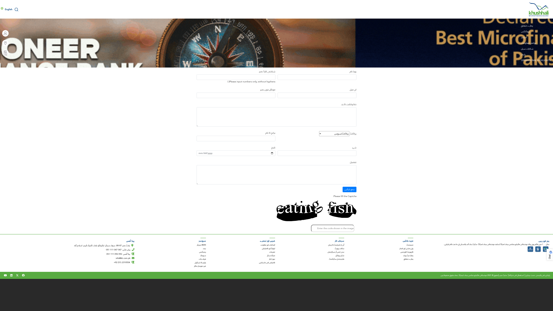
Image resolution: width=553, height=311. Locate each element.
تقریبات (272, 252)
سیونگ (203, 255)
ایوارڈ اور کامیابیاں (268, 248)
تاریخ (273, 147)
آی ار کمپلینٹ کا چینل (336, 244)
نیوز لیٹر (272, 259)
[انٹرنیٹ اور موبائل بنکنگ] (4, 33)
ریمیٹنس (202, 252)
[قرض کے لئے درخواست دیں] (4, 53)
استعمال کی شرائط (516, 275)
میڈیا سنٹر (271, 255)
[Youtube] (5, 275)
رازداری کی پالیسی (543, 275)
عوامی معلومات (528, 43)
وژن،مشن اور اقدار (406, 248)
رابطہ (523, 54)
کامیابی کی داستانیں (267, 262)
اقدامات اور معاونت (268, 244)
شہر (354, 147)
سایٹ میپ (503, 275)
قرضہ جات (202, 259)
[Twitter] (17, 275)
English (8, 9)
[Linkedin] (11, 275)
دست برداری (530, 275)
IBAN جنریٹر (201, 244)
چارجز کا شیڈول (200, 262)
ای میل (353, 89)
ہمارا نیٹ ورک (408, 255)
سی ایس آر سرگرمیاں (336, 252)
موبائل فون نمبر (267, 89)
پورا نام (353, 71)
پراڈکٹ (353, 133)
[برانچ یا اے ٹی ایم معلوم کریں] (4, 43)
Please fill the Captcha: (344, 196)
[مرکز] (539, 9)
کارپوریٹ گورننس (406, 252)
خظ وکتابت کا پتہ (348, 104)
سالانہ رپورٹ (339, 248)
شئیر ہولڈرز (340, 255)
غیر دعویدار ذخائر (200, 266)
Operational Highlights (536, 60)
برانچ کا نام (270, 133)
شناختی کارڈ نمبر (267, 71)
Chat (549, 256)
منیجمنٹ (410, 244)
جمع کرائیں (349, 189)
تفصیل (353, 162)
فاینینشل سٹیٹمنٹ (336, 259)
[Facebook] (23, 275)
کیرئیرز (524, 37)
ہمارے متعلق (527, 25)
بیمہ (204, 248)
